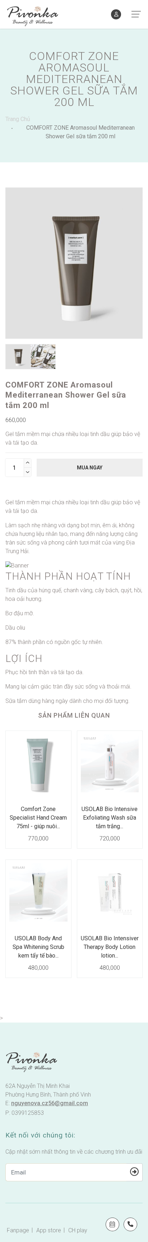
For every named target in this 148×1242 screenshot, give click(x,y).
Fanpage (18, 1230)
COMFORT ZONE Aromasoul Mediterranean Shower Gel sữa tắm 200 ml (80, 132)
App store (48, 1230)
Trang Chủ (17, 119)
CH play (77, 1230)
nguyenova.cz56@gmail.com (49, 1103)
